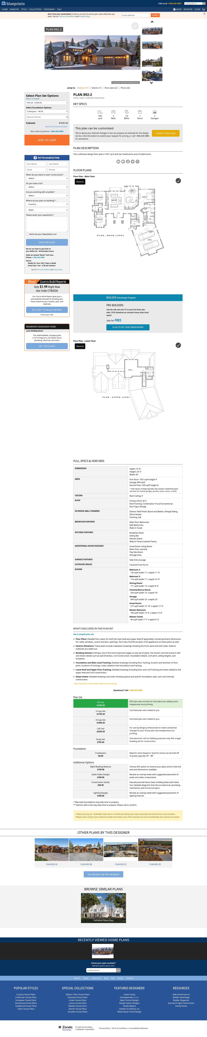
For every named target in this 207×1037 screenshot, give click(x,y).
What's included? (33, 99)
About (120, 978)
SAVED (179, 9)
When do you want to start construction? (44, 174)
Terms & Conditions (67, 16)
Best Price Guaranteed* (57, 126)
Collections (96, 978)
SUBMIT (155, 15)
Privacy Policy (84, 16)
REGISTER (188, 9)
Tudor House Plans (25, 1009)
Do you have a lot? (34, 183)
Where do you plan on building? (41, 200)
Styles (85, 978)
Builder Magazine (181, 1000)
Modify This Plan (165, 133)
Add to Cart (47, 140)
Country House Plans (25, 994)
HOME (5, 9)
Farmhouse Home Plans (26, 1003)
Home (75, 98)
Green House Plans (77, 1000)
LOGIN (197, 9)
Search (77, 978)
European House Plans (26, 1000)
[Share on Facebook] (128, 161)
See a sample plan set (83, 634)
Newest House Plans (77, 1006)
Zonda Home (181, 1006)
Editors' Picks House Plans (78, 994)
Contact (129, 978)
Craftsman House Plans (95, 98)
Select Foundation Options (39, 107)
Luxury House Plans (78, 1003)
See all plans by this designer (103, 874)
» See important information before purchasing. (95, 683)
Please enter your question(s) (40, 215)
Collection (35, 9)
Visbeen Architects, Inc (129, 1009)
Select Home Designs (129, 1000)
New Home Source (181, 994)
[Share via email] (118, 161)
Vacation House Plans (77, 1011)
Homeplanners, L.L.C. (129, 997)
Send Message (47, 242)
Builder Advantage (181, 997)
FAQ (113, 978)
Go (204, 3)
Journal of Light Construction (181, 1003)
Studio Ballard (129, 1006)
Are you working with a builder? (40, 192)
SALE (59, 9)
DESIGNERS (49, 9)
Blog (106, 978)
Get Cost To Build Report (47, 309)
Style (24, 9)
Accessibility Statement (138, 1028)
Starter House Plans (78, 1009)
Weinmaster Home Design (129, 1011)
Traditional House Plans (26, 1006)
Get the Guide (47, 346)
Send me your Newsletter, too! (43, 234)
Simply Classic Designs (129, 1003)
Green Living (129, 994)
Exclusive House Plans (78, 997)
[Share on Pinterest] (137, 161)
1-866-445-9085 (56, 131)
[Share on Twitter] (132, 161)
